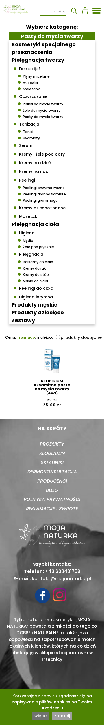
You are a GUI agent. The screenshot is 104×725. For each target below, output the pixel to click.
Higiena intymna (33, 296)
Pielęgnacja (28, 254)
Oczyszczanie (30, 96)
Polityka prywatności (52, 499)
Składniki (52, 462)
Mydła (25, 240)
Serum (22, 145)
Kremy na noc (30, 171)
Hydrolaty (29, 137)
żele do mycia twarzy (39, 109)
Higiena (24, 232)
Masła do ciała (33, 280)
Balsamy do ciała (35, 261)
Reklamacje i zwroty (52, 508)
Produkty (52, 444)
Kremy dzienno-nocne (39, 207)
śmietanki (29, 88)
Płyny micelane (34, 75)
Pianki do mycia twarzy (40, 103)
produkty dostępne (81, 337)
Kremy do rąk (32, 267)
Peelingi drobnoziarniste (42, 193)
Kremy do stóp (33, 274)
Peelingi (24, 179)
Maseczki (25, 216)
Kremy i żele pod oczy (39, 154)
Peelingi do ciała (33, 288)
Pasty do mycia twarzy (40, 116)
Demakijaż (26, 68)
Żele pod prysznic (36, 246)
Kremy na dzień (32, 162)
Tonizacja (26, 123)
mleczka (28, 82)
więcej (40, 716)
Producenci (52, 481)
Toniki (25, 131)
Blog (52, 490)
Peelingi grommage (38, 200)
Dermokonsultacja (52, 471)
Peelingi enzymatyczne (41, 187)
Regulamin (52, 453)
